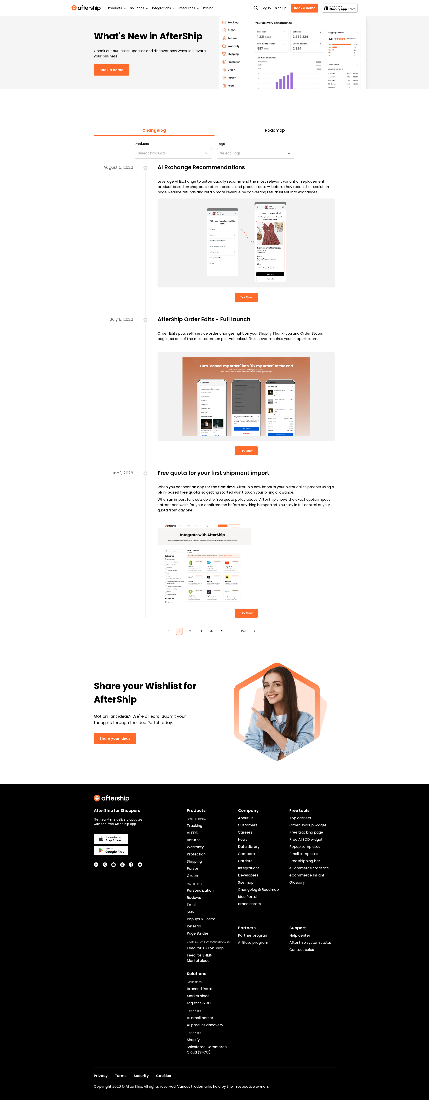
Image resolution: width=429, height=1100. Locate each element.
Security (141, 1075)
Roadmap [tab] (275, 130)
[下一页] (254, 631)
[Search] (256, 8)
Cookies (163, 1075)
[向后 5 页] (232, 631)
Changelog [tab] (154, 130)
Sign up (280, 8)
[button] (173, 153)
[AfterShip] (87, 8)
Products (142, 143)
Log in (266, 8)
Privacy (101, 1075)
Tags (221, 143)
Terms (120, 1075)
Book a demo (304, 8)
